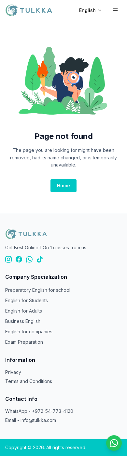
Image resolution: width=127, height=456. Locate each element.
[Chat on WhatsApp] (114, 443)
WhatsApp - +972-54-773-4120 (39, 411)
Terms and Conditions (28, 381)
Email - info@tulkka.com (30, 420)
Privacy (13, 372)
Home (63, 185)
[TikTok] (39, 259)
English (87, 10)
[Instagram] (8, 259)
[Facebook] (19, 259)
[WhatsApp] (29, 259)
